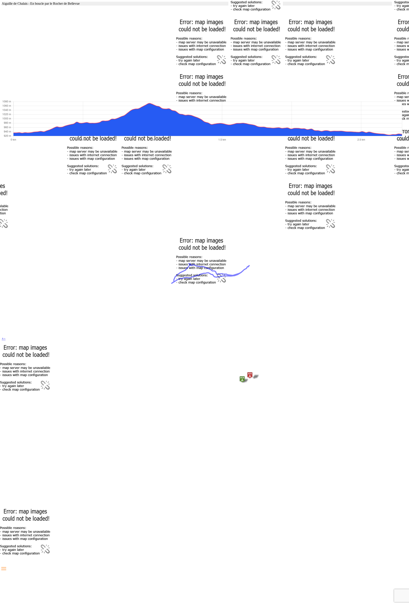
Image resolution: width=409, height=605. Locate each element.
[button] (242, 379)
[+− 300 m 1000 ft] (204, 52)
